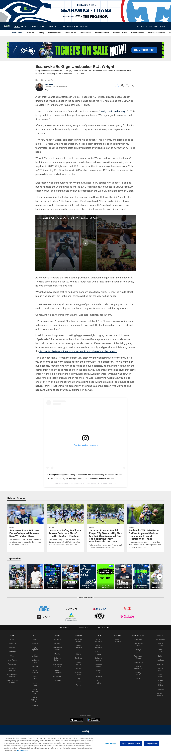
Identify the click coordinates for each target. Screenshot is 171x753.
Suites (160, 656)
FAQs (138, 679)
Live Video (57, 681)
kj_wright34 (73, 483)
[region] (85, 744)
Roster (12, 639)
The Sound (57, 643)
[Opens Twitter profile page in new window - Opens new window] (46, 89)
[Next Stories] (159, 576)
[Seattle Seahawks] (85, 731)
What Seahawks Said (35, 691)
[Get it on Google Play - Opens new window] (94, 721)
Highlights (57, 639)
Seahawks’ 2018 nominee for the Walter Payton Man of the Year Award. (78, 351)
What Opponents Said (35, 700)
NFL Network (57, 676)
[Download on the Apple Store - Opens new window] (76, 720)
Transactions (12, 664)
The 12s (78, 685)
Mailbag (35, 666)
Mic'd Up (57, 654)
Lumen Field (138, 639)
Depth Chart (12, 643)
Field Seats (160, 664)
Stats (12, 656)
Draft (35, 639)
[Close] (167, 743)
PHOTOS (78, 635)
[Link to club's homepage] (7, 26)
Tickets (160, 635)
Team (12, 635)
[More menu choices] (92, 26)
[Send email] (127, 86)
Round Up (35, 643)
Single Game (160, 639)
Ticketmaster (160, 689)
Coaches (12, 647)
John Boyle (49, 84)
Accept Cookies (151, 743)
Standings (12, 652)
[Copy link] (132, 85)
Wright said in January (113, 110)
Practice (78, 668)
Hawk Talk (98, 677)
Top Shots (78, 658)
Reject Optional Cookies (131, 743)
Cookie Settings (110, 743)
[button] (85, 243)
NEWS (35, 635)
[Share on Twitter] (122, 86)
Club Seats (160, 660)
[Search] (138, 26)
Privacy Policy (22, 750)
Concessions (138, 662)
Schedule (117, 635)
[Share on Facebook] (117, 86)
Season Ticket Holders (160, 683)
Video (57, 635)
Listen (98, 635)
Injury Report (12, 660)
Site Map (35, 706)
